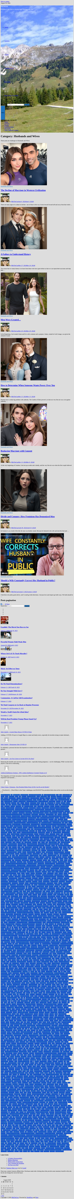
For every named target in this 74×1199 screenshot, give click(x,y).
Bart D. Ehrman (15, 834)
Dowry (40, 907)
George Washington (20, 948)
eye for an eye (63, 925)
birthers (57, 840)
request (20, 1071)
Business (65, 849)
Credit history (28, 889)
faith (19, 927)
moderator (41, 1015)
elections (34, 916)
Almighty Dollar (28, 806)
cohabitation (50, 873)
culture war (19, 893)
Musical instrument (67, 1020)
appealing (51, 819)
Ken (32, 988)
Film (52, 932)
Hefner (52, 961)
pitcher (42, 1045)
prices (25, 1055)
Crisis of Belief (51, 889)
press (18, 1055)
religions (44, 1068)
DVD (50, 909)
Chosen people (5, 862)
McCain (42, 1007)
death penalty (14, 896)
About (6, 27)
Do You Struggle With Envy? (11, 691)
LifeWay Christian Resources (48, 997)
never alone (23, 1025)
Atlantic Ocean (18, 826)
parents (3, 1038)
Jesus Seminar (50, 983)
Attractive (9, 827)
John (4, 984)
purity (15, 1061)
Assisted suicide (25, 824)
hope (6, 968)
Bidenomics (60, 839)
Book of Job (4, 844)
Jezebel (60, 983)
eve (43, 924)
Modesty (51, 1015)
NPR (24, 1030)
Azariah (13, 829)
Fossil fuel (49, 939)
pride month (38, 1055)
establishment (12, 922)
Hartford (42, 960)
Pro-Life (29, 1056)
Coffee (45, 873)
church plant (25, 870)
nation (59, 1022)
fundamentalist (55, 943)
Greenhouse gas (11, 958)
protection (3, 1060)
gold (33, 952)
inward (33, 979)
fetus (27, 932)
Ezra (68, 925)
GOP (50, 953)
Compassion (47, 878)
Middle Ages (53, 1012)
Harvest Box (48, 960)
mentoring (50, 1010)
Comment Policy (9, 68)
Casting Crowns (34, 855)
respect (32, 1071)
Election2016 (4, 916)
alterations (47, 806)
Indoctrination (64, 974)
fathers (35, 929)
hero (10, 963)
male (59, 1002)
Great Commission (30, 957)
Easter (69, 909)
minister (35, 1014)
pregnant (40, 1051)
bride (44, 847)
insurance (53, 976)
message (69, 1010)
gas (2, 947)
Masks (34, 1006)
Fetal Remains (21, 932)
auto (53, 827)
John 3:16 (9, 984)
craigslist (30, 888)
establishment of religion (35, 922)
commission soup (26, 876)
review (42, 1073)
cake (39, 850)
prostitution (60, 1058)
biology (24, 840)
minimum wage (28, 1014)
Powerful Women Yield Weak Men (13, 642)
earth (53, 909)
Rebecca (24, 1066)
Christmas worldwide (7, 868)
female (37, 930)
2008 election (66, 795)
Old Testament (55, 1032)
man (68, 1002)
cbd (61, 855)
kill (11, 989)
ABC (48, 796)
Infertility (17, 976)
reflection (65, 1066)
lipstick (21, 999)
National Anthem (66, 1022)
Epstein (49, 921)
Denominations (36, 901)
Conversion (27, 885)
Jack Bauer (4, 981)
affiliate (22, 803)
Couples (51, 886)
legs (59, 994)
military (14, 1014)
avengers (57, 827)
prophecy (38, 1058)
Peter (62, 1042)
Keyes (69, 988)
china (49, 860)
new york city (40, 1027)
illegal (65, 971)
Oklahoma (38, 1032)
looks (18, 1001)
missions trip (18, 1015)
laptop (58, 991)
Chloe (57, 860)
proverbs (19, 1060)
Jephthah (3, 983)
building (20, 849)
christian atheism (62, 862)
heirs (71, 961)
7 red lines (12, 796)
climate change (59, 871)
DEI (55, 898)
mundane (46, 1020)
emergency (24, 917)
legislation (45, 994)
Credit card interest (18, 889)
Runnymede (7, 1078)
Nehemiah (4, 1025)
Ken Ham (37, 988)
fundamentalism (46, 943)
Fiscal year (68, 935)
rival (28, 1074)
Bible (22, 837)
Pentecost (3, 1042)
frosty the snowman (24, 943)
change (53, 857)
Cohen (56, 873)
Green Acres (64, 957)
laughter (28, 992)
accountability (15, 800)
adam (2, 801)
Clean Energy (31, 871)
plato (22, 1046)
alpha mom (40, 806)
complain (53, 878)
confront (56, 880)
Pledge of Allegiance (51, 1046)
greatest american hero (42, 957)
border (25, 845)
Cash (16, 855)
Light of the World (65, 997)
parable (48, 1037)
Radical (32, 1063)
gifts (62, 948)
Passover (27, 1038)
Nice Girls (67, 1027)
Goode (25, 953)
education (46, 912)
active (56, 800)
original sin (25, 1035)
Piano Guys (12, 1045)
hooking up (69, 966)
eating (2, 911)
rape (65, 1063)
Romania (8, 1076)
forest (4, 939)
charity (69, 857)
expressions (49, 925)
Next (8, 604)
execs (14, 925)
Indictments (27, 974)
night (14, 1028)
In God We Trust (49, 973)
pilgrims (31, 1045)
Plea (39, 1046)
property (32, 1058)
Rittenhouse (23, 1074)
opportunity (67, 1033)
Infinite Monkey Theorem (27, 976)
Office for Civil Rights (26, 1032)
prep (61, 1051)
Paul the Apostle (8, 1040)
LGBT (32, 996)
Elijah (62, 916)
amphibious (21, 813)
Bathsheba (52, 834)
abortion (18, 798)
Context (60, 883)
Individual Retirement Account (51, 974)
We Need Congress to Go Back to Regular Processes (20, 705)
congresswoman (13, 881)
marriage (65, 1004)
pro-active (17, 1056)
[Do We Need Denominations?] (6, 680)
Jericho (23, 983)
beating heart (7, 835)
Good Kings (59, 952)
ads (62, 801)
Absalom (47, 798)
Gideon (57, 948)
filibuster (48, 932)
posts (41, 1050)
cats (58, 855)
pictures (23, 1045)
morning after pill (16, 1019)
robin (43, 1074)
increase (18, 974)
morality (3, 1019)
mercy (65, 1010)
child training (25, 860)
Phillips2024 (43, 1043)
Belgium (60, 835)
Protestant (9, 1060)
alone (35, 806)
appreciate (60, 819)
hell (2, 963)
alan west (14, 804)
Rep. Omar (26, 1069)
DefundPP (51, 898)
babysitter (8, 831)
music (60, 1020)
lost (60, 1001)
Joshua (58, 984)
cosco (8, 886)
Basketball (42, 834)
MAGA (33, 1002)
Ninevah (19, 1028)
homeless (14, 966)
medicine (17, 1009)
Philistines (37, 1043)
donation (34, 907)
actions (52, 800)
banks (14, 832)
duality (41, 909)
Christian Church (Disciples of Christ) (16, 863)
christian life (40, 863)
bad (36, 831)
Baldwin (58, 831)
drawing (63, 907)
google (29, 953)
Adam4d (15, 801)
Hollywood (47, 965)
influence (43, 976)
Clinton (3, 873)
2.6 (42, 795)
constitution (15, 883)
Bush (60, 849)
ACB (68, 798)
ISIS (59, 979)
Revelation (32, 1073)
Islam (62, 979)
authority (30, 827)
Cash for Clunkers (24, 855)
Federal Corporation (59, 929)
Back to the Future (23, 831)
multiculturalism (31, 1020)
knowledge (27, 991)
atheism (3, 826)
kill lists (14, 989)
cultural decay (59, 891)
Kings (15, 991)
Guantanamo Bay (46, 958)
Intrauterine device (6, 979)
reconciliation (50, 1066)
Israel (66, 979)
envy (47, 919)
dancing (21, 894)
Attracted (69, 826)
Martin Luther (14, 1006)
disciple (3, 904)
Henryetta (6, 963)
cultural (53, 891)
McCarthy (47, 1007)
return (26, 1073)
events (46, 924)
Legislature (51, 994)
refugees (70, 1066)
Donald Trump (28, 907)
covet (7, 888)
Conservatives (54, 881)
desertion (65, 901)
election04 (31, 914)
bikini (65, 839)
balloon (63, 831)
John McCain (16, 984)
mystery (17, 1022)
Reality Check (59, 1064)
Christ (24, 862)
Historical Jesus (64, 963)
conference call (38, 880)
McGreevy (60, 1007)
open (53, 1033)
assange (70, 822)
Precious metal (23, 1051)
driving (17, 909)
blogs (39, 842)
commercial (17, 876)
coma (10, 875)
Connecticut (21, 881)
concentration (11, 880)
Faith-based (24, 927)
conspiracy (69, 881)
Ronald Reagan (38, 1076)
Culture (3, 893)
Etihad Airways (65, 922)
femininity (62, 930)
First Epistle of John (23, 935)
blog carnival (28, 842)
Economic (36, 911)
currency (44, 893)
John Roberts (24, 984)
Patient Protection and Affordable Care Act (60, 1038)
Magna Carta (43, 1002)
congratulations (63, 880)
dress (67, 907)
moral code (68, 1017)
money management (27, 1017)
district (45, 904)
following (49, 937)
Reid (6, 1068)
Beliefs (69, 835)
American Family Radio (62, 809)
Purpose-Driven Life (24, 1061)
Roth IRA (46, 1076)
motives (71, 1019)
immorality (23, 973)
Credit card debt (8, 889)
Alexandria (51, 804)
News (46, 1027)
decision (58, 896)
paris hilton (11, 1038)
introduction (15, 979)
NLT (26, 1028)
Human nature (9, 970)
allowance (18, 806)
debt (39, 896)
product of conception (57, 1056)
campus (19, 852)
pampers (39, 1037)
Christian (54, 862)
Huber (62, 968)
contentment (49, 883)
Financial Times (18, 934)
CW (65, 893)
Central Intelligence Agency (20, 857)
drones (21, 909)
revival (46, 1073)
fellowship (31, 930)
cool (32, 885)
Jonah (42, 984)
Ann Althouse (27, 814)
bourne (53, 845)
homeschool (21, 966)
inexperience (4, 976)
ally (23, 806)
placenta (55, 1045)
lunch (12, 1002)
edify (41, 912)
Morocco (23, 1019)
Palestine (23, 1037)
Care (41, 853)
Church (27, 868)
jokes (39, 984)
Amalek (52, 806)
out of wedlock (43, 1035)
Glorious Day (39, 950)
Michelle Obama (33, 1012)
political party (8, 1048)
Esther (44, 922)
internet (28, 978)
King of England (9, 991)
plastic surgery (17, 1046)
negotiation (65, 1024)
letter (12, 996)
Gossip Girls (14, 955)
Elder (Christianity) (67, 912)
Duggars (45, 909)
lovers (5, 1002)
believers (3, 837)
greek (58, 957)
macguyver (27, 1002)
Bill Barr (70, 839)
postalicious (36, 1050)
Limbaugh (4, 999)
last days (13, 992)
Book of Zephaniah (53, 844)
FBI (46, 929)
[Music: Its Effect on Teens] (3, 665)
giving (14, 950)
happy (31, 960)
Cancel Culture (31, 852)
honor (63, 966)
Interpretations (35, 978)
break (22, 847)
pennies (70, 1040)
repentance (37, 1069)
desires (11, 903)
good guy (52, 952)
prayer (2, 1051)
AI (55, 803)
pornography (13, 1050)
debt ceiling (44, 896)
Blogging (34, 842)
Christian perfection (10, 865)
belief (64, 835)
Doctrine (23, 906)
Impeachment (34, 973)
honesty (59, 966)
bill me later (10, 840)
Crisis (45, 889)
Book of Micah (21, 844)
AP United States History (47, 818)
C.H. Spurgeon (26, 850)
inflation (37, 976)
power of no (55, 1050)
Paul (2, 1040)
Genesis (57, 947)
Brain (10, 847)
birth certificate (34, 840)
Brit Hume (55, 847)
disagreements (69, 903)
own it (8, 1037)
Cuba (43, 891)
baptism (18, 832)
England (31, 919)
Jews (56, 983)
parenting (68, 1037)
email (14, 917)
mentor (45, 1010)
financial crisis (10, 934)
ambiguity (26, 808)
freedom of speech (55, 942)
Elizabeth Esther (5, 917)
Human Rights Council (20, 970)
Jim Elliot (65, 983)
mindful (21, 1014)
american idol (35, 811)
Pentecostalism (10, 1042)
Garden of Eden (53, 945)
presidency (25, 1053)
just (62, 986)
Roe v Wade (66, 1074)
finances (69, 932)
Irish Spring (45, 979)
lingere (9, 999)
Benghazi (14, 837)
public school (4, 1061)
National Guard (5, 1024)
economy (48, 911)
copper (36, 885)
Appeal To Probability (41, 819)
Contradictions (5, 885)
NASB (49, 1022)
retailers (6, 1073)
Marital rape (39, 1004)
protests (15, 1060)
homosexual (44, 966)
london (15, 1001)
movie (2, 1020)
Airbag (68, 803)
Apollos (57, 818)
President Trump (62, 1053)
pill (35, 1045)
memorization (13, 1010)
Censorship (4, 857)
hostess (30, 968)
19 (5, 604)
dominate (20, 907)
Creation (35, 888)
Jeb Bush (38, 981)
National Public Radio (16, 1024)
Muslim (3, 1022)
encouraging (67, 917)
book (58, 842)
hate (54, 960)
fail (10, 927)
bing (21, 840)
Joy (7, 986)
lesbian (66, 994)
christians (43, 867)
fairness (16, 927)
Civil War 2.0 (68, 870)
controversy (12, 885)
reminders (17, 1069)
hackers (14, 960)
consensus (35, 881)
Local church (61, 999)
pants (43, 1037)
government (35, 955)
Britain (60, 847)
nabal (21, 1022)
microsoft (47, 1012)
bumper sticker (27, 849)
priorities (69, 1055)
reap (11, 1066)
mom (56, 1015)
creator (62, 888)
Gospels (8, 955)
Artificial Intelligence (32, 822)
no (28, 1028)
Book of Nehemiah (31, 844)
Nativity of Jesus (27, 1024)
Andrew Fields (53, 813)
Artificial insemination (19, 822)
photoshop (70, 1043)
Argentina (19, 821)
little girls (44, 999)
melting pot (49, 1009)
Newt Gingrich (59, 1027)
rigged (65, 1073)
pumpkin (11, 1061)
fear (49, 929)
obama (53, 1030)
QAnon (37, 1061)
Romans (13, 1076)
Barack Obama (57, 832)
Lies (22, 997)
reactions (31, 1064)
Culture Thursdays (10, 893)
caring (45, 853)
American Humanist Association (22, 811)
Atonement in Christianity (29, 826)
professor (66, 1056)
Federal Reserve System (15, 930)
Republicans (7, 1071)
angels (64, 813)
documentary (30, 906)
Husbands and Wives (7, 186)
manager (3, 1004)
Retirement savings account (16, 1073)
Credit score (36, 889)
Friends (10, 943)
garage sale (45, 945)
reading (39, 1064)
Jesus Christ (42, 983)
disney (34, 904)
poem (68, 1046)
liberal (36, 996)
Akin (9, 804)
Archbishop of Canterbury (8, 821)
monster (51, 1017)
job (72, 983)
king (35, 989)
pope (47, 1048)
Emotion (54, 917)
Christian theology (31, 865)
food (53, 937)
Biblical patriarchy (34, 839)
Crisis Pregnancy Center (63, 889)
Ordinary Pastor (8, 1035)
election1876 (63, 914)
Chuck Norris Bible (18, 868)
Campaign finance (12, 852)
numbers (33, 1030)
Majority (49, 1002)
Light (58, 997)
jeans (33, 981)
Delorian (10, 899)
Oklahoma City (46, 1032)
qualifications (43, 1061)
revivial (50, 1073)
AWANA (67, 827)
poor (42, 1048)
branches (14, 847)
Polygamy (32, 1048)
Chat (50, 858)
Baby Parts (55, 829)
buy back (3, 850)
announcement (50, 814)
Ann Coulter (34, 814)
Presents (19, 1053)
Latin (24, 992)
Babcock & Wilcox (21, 829)
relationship (11, 1068)
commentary (4, 876)
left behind (22, 994)
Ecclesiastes (11, 911)
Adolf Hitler (52, 801)
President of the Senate (50, 1053)
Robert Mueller (37, 1074)
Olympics (3, 1033)
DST (37, 909)
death (8, 896)
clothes (23, 873)
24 (71, 795)
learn (5, 994)
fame (47, 927)
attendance (48, 826)
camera (66, 850)
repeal (31, 1069)
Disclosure (7, 82)
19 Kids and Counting (35, 795)
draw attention (57, 907)
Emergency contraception (35, 917)
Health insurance (21, 961)
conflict (51, 880)
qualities (49, 1061)
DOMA (3, 907)
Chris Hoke (13, 862)
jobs (2, 984)
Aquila (66, 819)
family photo (65, 927)
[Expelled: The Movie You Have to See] (4, 623)
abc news (53, 796)
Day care (66, 894)
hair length (26, 960)
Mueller (24, 1020)
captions (17, 853)
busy (69, 849)
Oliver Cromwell (64, 1032)
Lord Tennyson (44, 1001)
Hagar (18, 960)
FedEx (24, 930)
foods (56, 937)
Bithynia (67, 840)
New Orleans (4, 1027)
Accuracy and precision (25, 800)
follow (38, 937)
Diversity (49, 904)
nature (56, 1024)
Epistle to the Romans (40, 921)
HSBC (58, 968)
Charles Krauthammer (7, 858)
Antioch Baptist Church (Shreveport (17, 818)
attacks (43, 826)
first (50, 934)
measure (8, 1009)
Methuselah (9, 1012)
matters (69, 1006)
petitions (3, 1043)
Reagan (43, 1064)
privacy (12, 1056)
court (60, 886)
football (61, 937)
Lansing (48, 991)
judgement (44, 986)
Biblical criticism (24, 839)
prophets (43, 1058)
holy (58, 965)
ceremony (36, 857)
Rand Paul (58, 1063)
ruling (65, 1076)
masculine (29, 1006)
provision (44, 1060)
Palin (27, 1037)
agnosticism (50, 803)
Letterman (17, 996)
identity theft (49, 971)
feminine (56, 930)
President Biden (39, 1053)
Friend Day (4, 943)
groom (26, 958)
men (24, 1010)
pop (45, 1048)
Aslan (66, 822)
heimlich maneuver (63, 961)
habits (9, 960)
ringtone (14, 1074)
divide (54, 904)
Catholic (44, 855)
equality (69, 921)
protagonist (67, 1058)
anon (55, 814)
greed (55, 957)
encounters (60, 917)
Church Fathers (55, 868)
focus (34, 937)
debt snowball (51, 896)
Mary (24, 1006)
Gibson (52, 948)
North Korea (8, 1030)
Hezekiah (22, 963)
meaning (66, 1007)
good (40, 952)
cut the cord (57, 893)
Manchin (8, 1004)
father (24, 929)
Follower (43, 937)
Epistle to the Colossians (13, 921)
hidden (27, 963)
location (67, 999)
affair (18, 803)
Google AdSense (36, 953)
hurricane (51, 970)
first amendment (56, 934)
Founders (62, 939)
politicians (15, 1048)
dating (39, 894)
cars (10, 855)
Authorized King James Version (42, 827)
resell (27, 1071)
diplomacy (49, 903)
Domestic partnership (12, 907)
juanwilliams (20, 986)
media (13, 1009)
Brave (19, 847)
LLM (48, 999)
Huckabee (67, 968)
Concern (24, 880)
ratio (22, 1064)
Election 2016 (17, 914)
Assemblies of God (6, 824)
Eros (2, 922)
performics (22, 1042)
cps (26, 888)
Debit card (26, 896)
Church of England (16, 870)
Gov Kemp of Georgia (25, 955)
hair (21, 960)
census (9, 857)
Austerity (19, 827)
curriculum (50, 893)
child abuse (18, 860)
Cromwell (16, 891)
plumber (64, 1046)
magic (37, 1002)
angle (71, 813)
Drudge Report (27, 909)
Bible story (57, 837)
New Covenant (31, 1025)
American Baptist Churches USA (58, 808)
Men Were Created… (11, 320)
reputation (15, 1071)
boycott (3, 847)
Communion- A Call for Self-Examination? (17, 698)
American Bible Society (7, 809)
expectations (31, 925)
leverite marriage (25, 996)
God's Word (6, 952)
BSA (68, 847)
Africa (38, 803)
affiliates (27, 803)
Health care (13, 961)
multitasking (40, 1020)
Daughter (44, 894)
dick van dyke (24, 903)
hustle (8, 971)
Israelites (70, 979)
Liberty (52, 996)
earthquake (64, 909)
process (44, 1056)
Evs (64, 924)
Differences (32, 903)
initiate (48, 976)
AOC (38, 818)
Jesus (37, 983)
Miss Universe (62, 1014)
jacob (8, 981)
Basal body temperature (27, 834)
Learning (9, 994)
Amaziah (57, 806)
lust (15, 1002)
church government (65, 868)
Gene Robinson (42, 947)
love (69, 1001)
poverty (46, 1050)
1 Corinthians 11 (5, 795)
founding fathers (5, 940)
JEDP (42, 981)
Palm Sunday (33, 1037)
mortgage (29, 1019)
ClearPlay (44, 871)
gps (59, 955)
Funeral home (9, 945)
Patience (45, 1038)
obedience (3, 1032)
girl (65, 948)
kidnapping (4, 989)
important (41, 973)
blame (14, 842)
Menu (2, 112)
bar (51, 832)
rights (10, 1074)
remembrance (4, 1069)
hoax (6, 965)
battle (61, 834)
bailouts (44, 831)
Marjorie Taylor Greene (50, 1004)
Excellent (3, 925)
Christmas (49, 867)
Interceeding (64, 976)
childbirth (39, 860)
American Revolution (58, 811)
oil (34, 1032)
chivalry (53, 860)
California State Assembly (54, 850)
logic (9, 1001)
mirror (56, 1014)
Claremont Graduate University (10, 871)
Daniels (30, 894)
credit (66, 888)
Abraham (42, 798)
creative (58, 888)
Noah (31, 1028)
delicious (65, 898)
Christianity (68, 865)
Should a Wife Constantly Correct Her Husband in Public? (28, 580)
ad (70, 800)
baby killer (49, 829)
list (24, 999)
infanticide (11, 976)
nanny (40, 1022)
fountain (12, 940)
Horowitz (11, 968)
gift (60, 948)
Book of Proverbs (43, 844)
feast (51, 929)
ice (29, 971)
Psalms (53, 1060)
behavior (37, 835)
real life (48, 1064)
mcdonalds (54, 1007)
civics (44, 870)
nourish (15, 1030)
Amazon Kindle (10, 808)
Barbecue (3, 834)
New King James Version (65, 1025)
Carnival (56, 853)
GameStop (34, 945)
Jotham (66, 984)
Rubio (51, 1076)
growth (39, 958)
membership (61, 1009)
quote (67, 1061)
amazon (3, 808)
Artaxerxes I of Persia (7, 822)
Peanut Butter (40, 1040)
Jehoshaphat (53, 981)
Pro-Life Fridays (37, 1056)
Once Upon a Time (17, 1033)
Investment (27, 979)
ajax (7, 804)
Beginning (31, 835)
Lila (72, 997)
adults (2, 803)
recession (43, 1066)
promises (27, 1058)
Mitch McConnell (27, 1015)
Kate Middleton (19, 988)
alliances (12, 806)
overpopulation (64, 1035)
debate (20, 896)
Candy (43, 852)
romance (3, 1076)
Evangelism (38, 924)
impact (28, 973)
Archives (6, 41)
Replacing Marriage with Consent (16, 451)
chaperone (59, 857)
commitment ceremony (49, 876)
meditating (24, 1009)
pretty (21, 1055)
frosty (16, 943)
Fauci (43, 929)
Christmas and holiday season (60, 867)
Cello (70, 855)
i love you (25, 971)
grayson (22, 957)
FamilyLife (8, 929)
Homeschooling (29, 966)
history (3, 965)
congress (70, 880)
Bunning (33, 849)
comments (11, 876)
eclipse (31, 911)
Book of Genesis (65, 842)
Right (68, 1073)
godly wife (28, 952)
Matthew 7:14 (10, 1007)
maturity (36, 1007)
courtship (68, 886)
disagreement (61, 903)
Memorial (68, 1009)
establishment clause (22, 922)
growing (34, 958)
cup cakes (26, 893)
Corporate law (64, 885)
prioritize (3, 1056)
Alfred (56, 804)
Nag (25, 1022)
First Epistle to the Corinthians (50, 935)
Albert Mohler (25, 804)
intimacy (54, 978)
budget (6, 849)
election (3, 914)
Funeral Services (18, 945)
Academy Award (62, 798)
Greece (51, 957)
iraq (40, 979)
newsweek (51, 1027)
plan (59, 1045)
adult (64, 801)
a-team (38, 796)
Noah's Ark (36, 1028)
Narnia (44, 1022)
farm (12, 929)
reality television (5, 1066)
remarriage (50, 1068)
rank (62, 1063)
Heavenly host (45, 961)
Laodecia (53, 991)
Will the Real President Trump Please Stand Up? (19, 719)
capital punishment (59, 852)
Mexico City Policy (23, 1012)
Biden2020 (46, 839)
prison (8, 1056)
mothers (66, 1019)
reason (15, 1066)
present (15, 1053)
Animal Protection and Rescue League (12, 814)
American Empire (39, 809)
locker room (4, 1001)
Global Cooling (21, 950)
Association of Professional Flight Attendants (53, 824)
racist (22, 1063)
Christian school (21, 865)
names (28, 1022)
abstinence (54, 798)
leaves (14, 994)
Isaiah (56, 979)
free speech (7, 942)
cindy (36, 870)
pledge (43, 1046)
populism (3, 1050)
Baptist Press (41, 832)
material (65, 1006)
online (40, 1033)
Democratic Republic (11, 901)
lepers (62, 994)
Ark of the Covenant (66, 821)
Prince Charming (56, 1055)
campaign (3, 852)
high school (39, 963)
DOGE (59, 906)
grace (62, 955)
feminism (68, 930)
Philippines (30, 1043)
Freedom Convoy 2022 (22, 942)
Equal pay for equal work (59, 921)
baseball (36, 834)
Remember (56, 1068)
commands (38, 875)
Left (18, 994)
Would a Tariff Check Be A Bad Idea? (15, 712)
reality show (67, 1064)
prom (16, 1058)
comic (19, 875)
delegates (59, 898)
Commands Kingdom (47, 875)
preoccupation (56, 1051)
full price (36, 943)
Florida (16, 937)
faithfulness (31, 927)
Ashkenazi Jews (56, 822)
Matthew (3, 1007)
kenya (56, 988)
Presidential (7, 1055)
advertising (7, 803)
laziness (40, 992)
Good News (66, 952)
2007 (57, 795)
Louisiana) (64, 1001)
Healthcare (30, 961)
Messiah (3, 1012)
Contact (6, 54)
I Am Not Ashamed (16, 971)
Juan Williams (13, 986)
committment (60, 876)
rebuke (38, 1066)
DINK (37, 903)
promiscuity (21, 1058)
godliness (13, 952)
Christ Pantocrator (39, 862)
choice (61, 860)
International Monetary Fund (17, 978)
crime (41, 889)
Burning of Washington (52, 849)
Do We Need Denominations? (11, 684)
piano (7, 1045)
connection (28, 881)
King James (54, 989)
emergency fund (47, 917)
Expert (43, 925)
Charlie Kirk (31, 858)
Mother (46, 1019)
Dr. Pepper (49, 907)
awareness (7, 829)
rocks (61, 1074)
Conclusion (30, 880)
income (13, 974)
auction (15, 827)
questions (60, 1061)
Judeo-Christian (32, 986)
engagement (14, 919)
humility (29, 970)
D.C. (71, 893)
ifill (62, 971)
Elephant (57, 916)
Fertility (14, 932)
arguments (46, 821)
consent (40, 881)
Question (54, 1061)
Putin (31, 1061)
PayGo (25, 1040)
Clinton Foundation (10, 873)
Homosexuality (52, 966)
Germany (47, 948)
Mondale (14, 1017)
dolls (70, 906)
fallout (44, 927)
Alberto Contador (35, 804)
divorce (3, 906)
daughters (50, 894)
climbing (66, 871)
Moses (42, 1019)
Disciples (8, 904)
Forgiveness (10, 939)
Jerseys (28, 983)
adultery (69, 801)
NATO (35, 1024)
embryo (18, 917)
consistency (62, 881)
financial (3, 934)
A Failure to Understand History (16, 254)
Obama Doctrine (60, 1030)
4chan (6, 796)
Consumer (21, 883)
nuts (37, 1030)
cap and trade (49, 852)
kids (8, 989)
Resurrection (58, 1071)
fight (39, 932)
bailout (40, 831)
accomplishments (5, 800)
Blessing (18, 842)
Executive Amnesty (21, 925)
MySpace (12, 1022)
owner (12, 1037)
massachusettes (49, 1006)
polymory (38, 1048)
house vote (39, 968)
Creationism (51, 888)
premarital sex (47, 1051)
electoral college (42, 916)
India (22, 974)
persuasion (58, 1042)
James (12, 981)
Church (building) (34, 868)
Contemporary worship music (37, 883)
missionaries (4, 1015)
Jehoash (47, 981)
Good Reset (19, 953)
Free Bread (65, 940)
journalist (3, 986)
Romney (25, 1076)
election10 (43, 914)
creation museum (43, 888)
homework (37, 966)
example (67, 924)
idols (59, 971)
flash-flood (6, 937)
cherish (66, 858)
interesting (6, 978)
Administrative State (32, 801)
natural (39, 1024)
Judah (26, 986)
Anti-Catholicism (36, 816)
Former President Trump (35, 939)
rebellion (29, 1066)
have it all (60, 960)
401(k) (3, 796)
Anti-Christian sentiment (55, 816)
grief (22, 958)
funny (25, 945)
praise (66, 1050)
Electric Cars (51, 916)
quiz (65, 1061)
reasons (19, 1066)
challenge (42, 857)
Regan (2, 1068)
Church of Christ (5, 870)
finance (65, 932)
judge (39, 986)
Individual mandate (36, 974)
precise (29, 1051)
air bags (58, 803)
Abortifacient (12, 798)
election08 (37, 914)
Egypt (60, 912)
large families (64, 991)
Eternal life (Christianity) (53, 922)
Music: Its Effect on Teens (10, 669)
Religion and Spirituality (34, 1068)
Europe (3, 924)
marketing (60, 1004)
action (48, 800)
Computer (66, 878)
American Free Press (7, 811)
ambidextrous (19, 808)
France (53, 940)
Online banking (46, 1033)
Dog (56, 906)
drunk (33, 909)
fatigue (39, 929)
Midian (67, 1012)
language (42, 991)
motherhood (60, 1019)
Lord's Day (52, 1001)
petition (66, 1042)
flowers (20, 937)
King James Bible (63, 989)
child (13, 860)
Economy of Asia (56, 911)
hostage (25, 968)
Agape (42, 803)
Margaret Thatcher (30, 1004)
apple (55, 819)
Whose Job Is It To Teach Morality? (14, 654)
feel (27, 930)
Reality (53, 1064)
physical (3, 1045)
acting (44, 800)
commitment (39, 876)
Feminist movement (6, 932)
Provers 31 (33, 1060)
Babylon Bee (62, 829)
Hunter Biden (45, 970)
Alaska (19, 804)
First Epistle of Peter (35, 935)
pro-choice (24, 1056)
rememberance (64, 1068)
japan (30, 981)
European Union (10, 924)
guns (67, 958)
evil (55, 924)
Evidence (51, 924)
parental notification (59, 1037)
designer (3, 903)
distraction (40, 904)
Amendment (32, 808)
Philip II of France (22, 1043)
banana (68, 831)
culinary (48, 891)
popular (62, 1048)
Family (51, 927)
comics (23, 875)
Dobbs (10, 906)
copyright (57, 885)
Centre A (30, 857)
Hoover (3, 968)
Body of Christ (53, 842)
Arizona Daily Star (54, 821)
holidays (32, 965)
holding (23, 965)
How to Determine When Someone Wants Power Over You (28, 385)
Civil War (61, 870)
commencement (58, 875)
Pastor (32, 1038)
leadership (63, 992)
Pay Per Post (19, 1040)
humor (34, 970)
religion (25, 1068)
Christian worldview (59, 865)
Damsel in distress (9, 894)
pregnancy (35, 1051)
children (45, 860)
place (51, 1045)
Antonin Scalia (32, 818)
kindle (27, 989)
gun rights (63, 958)
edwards (51, 912)
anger (68, 813)
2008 (60, 795)
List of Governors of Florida (33, 999)
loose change (24, 1001)
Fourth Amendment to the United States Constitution (30, 940)
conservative (46, 881)
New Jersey (54, 1025)
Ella (11, 917)
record (56, 1066)
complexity (60, 878)
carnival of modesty (64, 853)
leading (69, 992)
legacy (27, 994)
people (17, 1042)
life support (29, 997)
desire (7, 903)
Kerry (60, 988)
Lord (29, 1001)
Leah (2, 994)
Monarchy (8, 1017)
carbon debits (36, 853)
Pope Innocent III (54, 1048)
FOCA (31, 937)
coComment (38, 873)
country (33, 886)
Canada (24, 852)
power (50, 1050)
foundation (56, 939)
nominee (42, 1028)
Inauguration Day (6, 974)
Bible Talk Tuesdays (13, 839)
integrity (58, 976)
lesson (70, 994)
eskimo (6, 922)
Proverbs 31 (26, 1060)
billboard (16, 840)
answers (59, 814)
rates (19, 1064)
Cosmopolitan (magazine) (17, 886)
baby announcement (39, 829)
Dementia (16, 899)
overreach (3, 1037)
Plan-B (63, 1045)
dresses (12, 909)
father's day (29, 929)
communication (13, 878)
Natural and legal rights (48, 1024)
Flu (24, 937)
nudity (28, 1030)
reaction (26, 1064)
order (2, 1035)
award (2, 829)
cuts (62, 893)
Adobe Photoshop (43, 801)
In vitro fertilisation (59, 973)
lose (57, 1001)
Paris (6, 1038)
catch (40, 855)
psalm (49, 1060)
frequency (70, 942)
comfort (15, 875)
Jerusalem (33, 983)
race (6, 1063)
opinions (57, 1033)
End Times (4, 919)
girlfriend (69, 948)
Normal (47, 1028)
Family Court (57, 927)
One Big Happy (28, 1033)
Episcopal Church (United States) (58, 919)
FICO (36, 932)
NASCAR (54, 1022)
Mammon (64, 1002)
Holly (42, 965)
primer (49, 1055)
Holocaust (54, 965)
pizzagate (46, 1045)
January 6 (25, 981)
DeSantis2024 (58, 901)
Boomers (20, 845)
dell (7, 899)
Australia (25, 827)
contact (27, 883)
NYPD (41, 1030)
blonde (43, 842)
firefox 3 (41, 934)
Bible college (35, 837)
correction (3, 886)
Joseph (54, 984)
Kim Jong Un (21, 989)
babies (29, 829)
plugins (59, 1046)
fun (41, 943)
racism (19, 1063)
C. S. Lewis (18, 850)
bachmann (15, 831)
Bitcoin (62, 840)
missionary (11, 1015)
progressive (11, 1058)
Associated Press (35, 824)
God (57, 950)
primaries (44, 1055)
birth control (42, 840)
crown (28, 891)
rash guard (15, 1064)
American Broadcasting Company (24, 809)
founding (67, 939)
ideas (39, 971)
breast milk (35, 847)
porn (7, 1050)
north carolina (64, 1028)
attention (54, 826)
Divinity (68, 904)
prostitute (54, 1058)
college (65, 873)
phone (49, 1043)
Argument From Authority (35, 821)
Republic (50, 1069)
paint (18, 1037)
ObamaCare (68, 1030)
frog (13, 943)
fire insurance (30, 934)
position (24, 1050)
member (55, 1009)
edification (37, 912)
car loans (29, 853)
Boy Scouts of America (64, 845)
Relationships (18, 1068)
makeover (55, 1002)
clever (53, 871)
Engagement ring (23, 919)
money (19, 1017)
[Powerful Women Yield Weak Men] (6, 638)
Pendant (65, 1040)
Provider (38, 1060)
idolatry (55, 971)
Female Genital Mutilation (46, 930)
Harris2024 (36, 960)
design (70, 901)
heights (56, 961)
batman (58, 834)
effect (56, 912)
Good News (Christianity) (8, 953)
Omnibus (9, 1033)
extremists (55, 925)
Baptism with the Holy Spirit (29, 832)
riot (18, 1074)
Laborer (32, 991)
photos (65, 1043)
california (43, 850)
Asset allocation (16, 824)
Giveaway (9, 950)
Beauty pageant (20, 835)
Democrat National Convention (41, 899)
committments (68, 876)
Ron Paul (31, 1076)
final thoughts (58, 932)
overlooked (56, 1035)
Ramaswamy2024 (49, 1063)
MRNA (11, 1020)
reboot (34, 1066)
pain (16, 1037)
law (32, 992)
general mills (50, 947)
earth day (57, 909)
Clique (19, 873)
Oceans (13, 1032)
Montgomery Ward (59, 1017)
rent (22, 1069)
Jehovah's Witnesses (62, 981)
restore (52, 1071)
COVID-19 (13, 888)
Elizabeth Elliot (68, 916)
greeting (18, 958)
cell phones (65, 855)
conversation (20, 885)
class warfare (22, 871)
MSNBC (19, 1020)
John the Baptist (32, 984)
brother (65, 847)
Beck (26, 835)
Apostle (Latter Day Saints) (19, 819)
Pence (54, 1040)
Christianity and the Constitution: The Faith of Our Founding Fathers (20, 867)
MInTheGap (4, 6)
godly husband (20, 952)
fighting (43, 932)
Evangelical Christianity (28, 924)
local (55, 999)
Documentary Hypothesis (41, 906)
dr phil (44, 907)
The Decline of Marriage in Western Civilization (23, 190)
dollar (66, 906)
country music (40, 886)
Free (60, 940)
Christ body (30, 862)
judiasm (54, 986)
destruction (17, 903)
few (30, 932)
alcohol (42, 804)
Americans (15, 813)
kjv (19, 991)
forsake (44, 939)
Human (3, 970)
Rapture (69, 1063)
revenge (37, 1073)
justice (65, 986)
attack (39, 826)
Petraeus (8, 1043)
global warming (30, 950)
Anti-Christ (44, 816)
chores (66, 860)
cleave (49, 871)
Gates (9, 947)
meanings (3, 1009)
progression (4, 1058)
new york (33, 1027)
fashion (16, 929)
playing (35, 1046)
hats (56, 960)
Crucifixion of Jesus (36, 891)
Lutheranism (20, 1002)
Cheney (61, 858)
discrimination (28, 904)
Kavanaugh (27, 988)
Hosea (16, 968)
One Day (35, 1033)
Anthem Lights (16, 816)
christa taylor (48, 862)
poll (24, 1048)
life (24, 997)
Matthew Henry (18, 1007)
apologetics (62, 818)
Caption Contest (9, 853)
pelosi (50, 1040)
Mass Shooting (40, 1006)
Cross (20, 891)
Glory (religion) (47, 950)
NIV (23, 1028)
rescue (24, 1071)
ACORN (39, 800)
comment (66, 875)
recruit (60, 1066)
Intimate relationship (63, 978)
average (62, 827)
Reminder (11, 1069)
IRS (50, 979)
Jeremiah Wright (16, 983)
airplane (3, 804)
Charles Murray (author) (20, 858)
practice (62, 1050)
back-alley (32, 831)
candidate (38, 852)
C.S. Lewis (34, 850)
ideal (36, 971)
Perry (27, 1042)
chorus (70, 860)
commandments (30, 875)
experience (38, 925)
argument (24, 821)
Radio (36, 1063)
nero (8, 1025)
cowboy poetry (21, 888)
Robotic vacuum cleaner (52, 1074)
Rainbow (41, 1063)
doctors (19, 906)
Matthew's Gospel (29, 1007)
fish (2, 937)
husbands (62, 970)
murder (51, 1020)
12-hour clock (24, 795)
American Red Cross (45, 811)
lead (44, 992)
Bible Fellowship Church (47, 837)
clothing (27, 873)
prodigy (49, 1056)
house (34, 968)
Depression (50, 901)
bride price (49, 847)
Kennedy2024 (50, 988)
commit (33, 876)
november (20, 1030)
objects (9, 1032)
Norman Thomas (55, 1028)
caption (3, 853)
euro (71, 922)
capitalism (67, 852)
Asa (40, 822)
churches (31, 870)
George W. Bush (9, 948)
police (2, 1048)
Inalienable (68, 973)
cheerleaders (55, 858)
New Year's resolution (24, 1027)
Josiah (62, 984)
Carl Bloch (50, 853)
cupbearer (32, 893)
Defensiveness (18, 898)
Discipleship (14, 904)
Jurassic (58, 986)
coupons (56, 886)
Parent (52, 1037)
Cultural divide (68, 891)
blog (22, 842)
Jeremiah (8, 983)
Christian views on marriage (45, 865)
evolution (59, 924)
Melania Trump (41, 1009)
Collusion (6, 875)
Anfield (60, 813)
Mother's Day (52, 1019)
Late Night (19, 992)
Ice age (32, 971)
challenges (48, 857)
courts (64, 886)
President (31, 1053)
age (46, 803)
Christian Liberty (32, 863)
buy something (10, 850)
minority (46, 1014)
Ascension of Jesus (46, 822)
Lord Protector (36, 1001)
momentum (61, 1015)
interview (49, 978)
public (57, 1060)
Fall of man (38, 927)
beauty (14, 835)
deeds (12, 898)
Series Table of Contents (11, 95)
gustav (71, 958)
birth (28, 840)
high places (33, 963)
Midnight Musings (6, 1014)
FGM (32, 932)
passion (22, 1038)
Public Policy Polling (65, 1060)
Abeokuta (59, 796)
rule (54, 1076)
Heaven (38, 961)
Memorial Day (5, 1010)
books (61, 844)
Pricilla (29, 1055)
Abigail (6, 798)
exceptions (9, 925)
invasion (21, 979)
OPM (61, 1033)
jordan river (48, 984)
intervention (42, 978)
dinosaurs (42, 903)
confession (46, 880)
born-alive (48, 845)
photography (58, 1043)
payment (30, 1040)
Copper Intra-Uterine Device (46, 885)
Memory (20, 1010)
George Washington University (35, 948)
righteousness (4, 1074)
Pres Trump (66, 1051)
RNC (31, 1074)
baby (32, 829)
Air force (63, 803)
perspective (51, 1042)
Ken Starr (43, 988)
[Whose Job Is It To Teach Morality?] (6, 650)
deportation (44, 901)
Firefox (36, 934)
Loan (52, 999)
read (35, 1064)
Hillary (49, 963)
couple (46, 886)
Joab (69, 983)
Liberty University (12, 997)
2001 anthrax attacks (50, 795)
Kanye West (11, 988)
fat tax (20, 929)
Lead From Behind (51, 992)
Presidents (13, 1055)
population (68, 1048)
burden (39, 849)
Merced (55, 1010)
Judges (49, 986)
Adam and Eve (8, 801)
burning (43, 849)
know (21, 991)
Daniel (25, 894)
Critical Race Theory (7, 891)
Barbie (8, 834)
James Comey (19, 981)
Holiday (27, 965)
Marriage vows (5, 1006)
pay (14, 1040)
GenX (2, 948)
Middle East (61, 1012)
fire (25, 934)
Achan (35, 800)
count (29, 886)
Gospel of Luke (61, 953)
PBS (34, 1040)
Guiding (57, 958)
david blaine (60, 894)
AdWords (13, 803)
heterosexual (15, 963)
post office (30, 1050)
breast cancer (28, 847)
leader (58, 992)
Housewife (45, 968)
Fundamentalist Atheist (66, 943)
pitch (38, 1045)
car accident (23, 853)
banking (10, 832)
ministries (41, 1014)
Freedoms (64, 942)
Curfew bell (38, 893)
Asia (63, 822)
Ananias (46, 813)
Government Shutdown (45, 955)
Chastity (46, 858)
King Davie (47, 989)
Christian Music (60, 863)
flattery (12, 937)
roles (71, 1074)
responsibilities (38, 1071)
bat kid (47, 834)
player (31, 1046)
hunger (38, 970)
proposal (48, 1058)
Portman (19, 1050)
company (40, 878)
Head (65, 960)
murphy (56, 1020)
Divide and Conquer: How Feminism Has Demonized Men (28, 516)
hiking (45, 963)
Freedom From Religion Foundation (39, 942)
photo (53, 1043)
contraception (67, 883)
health (7, 961)
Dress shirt (7, 909)
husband (57, 970)
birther (53, 840)
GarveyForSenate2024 (64, 945)
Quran (2, 1063)
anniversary (42, 814)
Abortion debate (34, 798)
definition (29, 898)
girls (2, 950)
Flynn (27, 937)
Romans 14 (20, 1076)
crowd (24, 891)
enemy (9, 919)
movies (7, 1020)
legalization (38, 994)
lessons (3, 996)
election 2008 (9, 914)
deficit (24, 898)
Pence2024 (59, 1040)
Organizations (17, 1035)
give (5, 950)
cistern (40, 870)
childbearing (32, 860)
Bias (19, 837)
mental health (39, 1010)
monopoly (46, 1017)
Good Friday (46, 952)
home (10, 966)
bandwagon (4, 832)
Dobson (14, 906)
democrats (20, 901)
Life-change (35, 997)
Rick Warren (59, 1073)
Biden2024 (53, 839)
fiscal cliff (62, 935)
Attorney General (62, 826)
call (63, 850)
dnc (6, 906)
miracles (51, 1014)
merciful (60, 1010)
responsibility (46, 1071)
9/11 (20, 796)
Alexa (46, 804)
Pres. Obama (9, 1053)
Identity (43, 971)
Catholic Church (52, 855)
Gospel (54, 953)
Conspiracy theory (6, 883)
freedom (13, 942)
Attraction (3, 827)
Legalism (32, 994)
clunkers (32, 873)
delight (70, 898)
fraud (57, 940)
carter (13, 855)
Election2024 (20, 916)
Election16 (56, 914)
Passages (17, 1038)
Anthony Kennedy (25, 816)
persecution (32, 1042)
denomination (27, 901)
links (17, 999)
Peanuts (46, 1040)
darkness (34, 894)
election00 (25, 914)
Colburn (60, 873)
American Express (50, 809)
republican (56, 1069)
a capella (23, 796)
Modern (46, 1015)
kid (72, 988)
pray (69, 1050)
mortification (36, 1019)
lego (56, 994)
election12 (50, 914)
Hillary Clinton (56, 963)
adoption (58, 801)
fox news (48, 940)
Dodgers (51, 906)
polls (27, 1048)
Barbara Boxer (66, 832)
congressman (4, 881)
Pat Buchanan (38, 1038)
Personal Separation (41, 1042)
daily (2, 894)
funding (3, 945)
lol (12, 1001)
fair (12, 927)
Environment (42, 919)
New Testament (13, 1027)
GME (54, 950)
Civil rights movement (52, 870)
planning (10, 1046)
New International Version (43, 1025)
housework (52, 968)
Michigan (41, 1012)
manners (13, 1004)
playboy (27, 1046)
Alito (60, 804)
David (55, 894)
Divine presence (61, 904)
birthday (48, 840)
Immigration (15, 973)
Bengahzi (9, 837)
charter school (39, 858)
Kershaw (64, 988)
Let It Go (7, 996)
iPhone (37, 979)
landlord (37, 991)
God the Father (63, 950)
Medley (29, 1009)
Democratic (53, 899)
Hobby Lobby (12, 965)
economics (42, 911)
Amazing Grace (64, 806)
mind (17, 1014)
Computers (4, 880)
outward (50, 1035)
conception (18, 880)
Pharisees (13, 1043)
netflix (11, 1025)
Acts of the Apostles (63, 800)
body (46, 842)
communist (28, 878)
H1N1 (5, 960)
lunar (8, 1002)
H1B (2, 960)
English (36, 919)
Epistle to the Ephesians (27, 921)
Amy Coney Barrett (38, 813)
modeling (35, 1015)
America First (45, 808)
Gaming (39, 945)
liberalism (40, 996)
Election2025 (28, 916)
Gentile (68, 947)
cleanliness (38, 871)
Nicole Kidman (8, 1028)
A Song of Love (31, 796)
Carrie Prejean (5, 855)
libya (19, 997)
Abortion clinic (25, 798)
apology (68, 818)
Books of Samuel (12, 845)
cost (26, 886)
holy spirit (63, 965)
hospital (20, 968)
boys (6, 847)
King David (40, 989)
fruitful (32, 943)
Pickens (18, 1045)
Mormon (8, 1019)
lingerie (13, 999)
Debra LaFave (33, 896)
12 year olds (16, 795)
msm (15, 1020)
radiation (27, 1063)
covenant (3, 888)
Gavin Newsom (16, 947)
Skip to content (5, 1)
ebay (6, 911)
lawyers (35, 992)
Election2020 (12, 916)
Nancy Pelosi (34, 1022)
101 (11, 795)
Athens (11, 826)
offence (18, 1032)
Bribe (40, 847)
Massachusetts (58, 1006)
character (64, 857)
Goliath (36, 952)
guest (53, 958)
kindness (31, 989)
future (29, 945)
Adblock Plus (22, 801)
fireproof (46, 934)
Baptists (48, 832)
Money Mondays (38, 1017)
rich (54, 1073)
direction (54, 903)
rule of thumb (60, 1076)
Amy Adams (28, 813)
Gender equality (25, 947)
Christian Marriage (50, 863)
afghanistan (33, 803)
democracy (23, 899)
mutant (7, 1022)
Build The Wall (12, 849)
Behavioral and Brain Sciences (49, 835)
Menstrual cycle (30, 1010)
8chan (16, 796)
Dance (16, 894)
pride (33, 1055)
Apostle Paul (31, 819)
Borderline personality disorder (36, 845)
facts (7, 927)
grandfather (12, 957)
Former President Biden (20, 939)
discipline (21, 904)
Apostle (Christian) (6, 819)
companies (35, 878)
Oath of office (47, 1030)
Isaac (52, 979)
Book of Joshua (12, 844)
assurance (69, 824)
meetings (34, 1009)
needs (60, 1024)
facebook (3, 927)
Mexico (15, 1012)
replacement (43, 1069)
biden (41, 839)
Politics (21, 1048)
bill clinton (4, 840)
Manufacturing (21, 1004)
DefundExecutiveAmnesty (39, 898)
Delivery (3, 899)
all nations (7, 806)
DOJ (63, 906)
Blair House (8, 842)
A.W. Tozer (43, 796)
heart (34, 961)
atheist (7, 826)
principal (64, 1055)
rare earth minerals (6, 1064)
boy (56, 845)
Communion (21, 878)
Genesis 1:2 (62, 947)
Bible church (27, 837)
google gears (45, 953)
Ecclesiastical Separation (22, 911)
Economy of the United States (25, 912)
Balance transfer (51, 831)
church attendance (45, 868)
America (38, 808)
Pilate (27, 1045)
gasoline (5, 947)
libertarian (47, 996)
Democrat (29, 899)
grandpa (17, 957)
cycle (67, 893)
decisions (63, 896)
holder (18, 965)
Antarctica (8, 816)
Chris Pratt (20, 862)
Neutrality (16, 1025)
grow (29, 958)
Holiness (37, 965)
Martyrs (20, 1006)
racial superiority (12, 1063)
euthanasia (18, 924)
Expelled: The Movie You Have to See (15, 627)
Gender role (34, 947)
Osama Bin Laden (33, 1035)
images (10, 973)
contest (56, 883)
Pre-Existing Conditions (11, 1051)
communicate (4, 878)
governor (55, 955)
